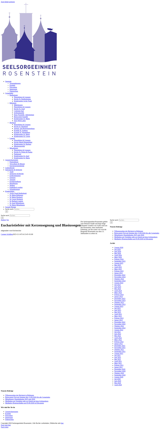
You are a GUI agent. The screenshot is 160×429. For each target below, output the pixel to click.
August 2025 (118, 263)
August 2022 (118, 330)
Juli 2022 (117, 332)
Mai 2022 (117, 336)
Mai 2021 (117, 359)
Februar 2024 (119, 295)
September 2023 (119, 304)
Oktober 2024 (119, 279)
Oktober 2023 (119, 302)
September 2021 (119, 351)
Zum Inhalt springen (8, 2)
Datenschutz (9, 419)
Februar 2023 (119, 318)
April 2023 (118, 314)
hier (62, 423)
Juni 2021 (117, 357)
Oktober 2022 (119, 326)
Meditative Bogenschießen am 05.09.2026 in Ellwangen (133, 239)
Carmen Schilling (7, 234)
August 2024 (118, 283)
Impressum (9, 417)
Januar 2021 (118, 367)
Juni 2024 (117, 287)
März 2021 (118, 363)
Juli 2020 (117, 379)
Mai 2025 (117, 265)
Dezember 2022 (119, 322)
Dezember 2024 (119, 275)
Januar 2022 (118, 344)
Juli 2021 (117, 355)
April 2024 (118, 291)
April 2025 (118, 267)
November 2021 (119, 348)
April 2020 (118, 385)
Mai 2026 (117, 253)
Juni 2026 (117, 251)
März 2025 (118, 269)
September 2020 (119, 375)
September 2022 (119, 328)
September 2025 (119, 261)
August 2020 (118, 377)
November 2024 (119, 277)
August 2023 (118, 306)
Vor (7, 220)
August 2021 (118, 353)
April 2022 (118, 338)
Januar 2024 (118, 296)
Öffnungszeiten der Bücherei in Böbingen (128, 231)
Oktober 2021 (119, 349)
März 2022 (118, 340)
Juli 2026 (117, 249)
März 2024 (118, 293)
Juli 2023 (117, 308)
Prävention (9, 415)
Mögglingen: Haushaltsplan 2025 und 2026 (129, 235)
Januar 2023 (118, 320)
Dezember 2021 (119, 346)
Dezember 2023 (119, 298)
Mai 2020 (117, 383)
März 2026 (118, 257)
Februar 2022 (119, 342)
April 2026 (118, 255)
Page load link (6, 425)
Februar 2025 (119, 271)
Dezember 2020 (119, 369)
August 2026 (118, 247)
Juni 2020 (117, 381)
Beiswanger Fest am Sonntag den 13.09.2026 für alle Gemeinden (136, 233)
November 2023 (119, 300)
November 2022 (119, 324)
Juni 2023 (117, 310)
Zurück (3, 220)
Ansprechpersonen (11, 412)
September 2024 (119, 281)
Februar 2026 (119, 259)
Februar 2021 (119, 365)
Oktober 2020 (119, 373)
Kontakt (8, 413)
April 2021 (118, 361)
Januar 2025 (118, 273)
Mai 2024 (117, 289)
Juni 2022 (117, 334)
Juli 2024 (117, 285)
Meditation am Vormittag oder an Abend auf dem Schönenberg (135, 237)
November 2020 (119, 371)
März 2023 (118, 316)
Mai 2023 (117, 312)
